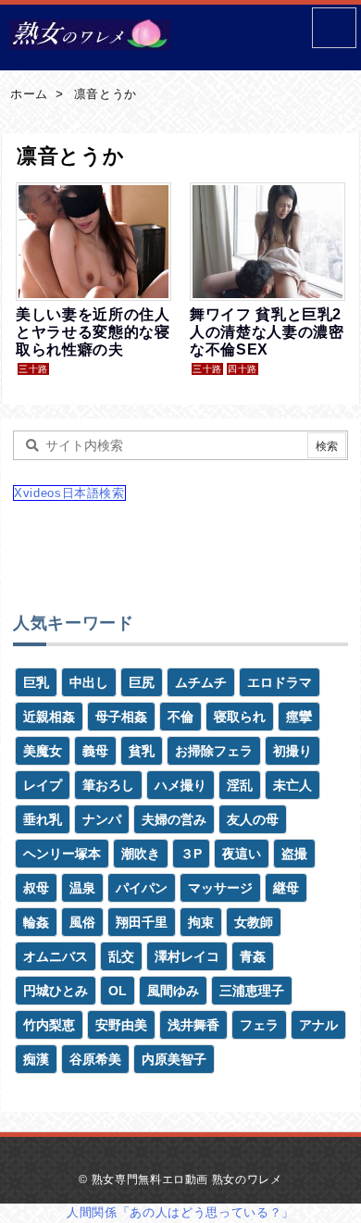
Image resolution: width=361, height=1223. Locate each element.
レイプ (42, 785)
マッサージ (220, 887)
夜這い (241, 853)
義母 (95, 750)
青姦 (253, 956)
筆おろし (108, 785)
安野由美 (121, 1024)
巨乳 (36, 682)
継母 (286, 887)
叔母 (36, 887)
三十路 (33, 369)
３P (191, 853)
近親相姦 (49, 716)
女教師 (253, 922)
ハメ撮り (180, 785)
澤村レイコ (187, 956)
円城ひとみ (55, 990)
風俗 (82, 922)
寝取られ (240, 716)
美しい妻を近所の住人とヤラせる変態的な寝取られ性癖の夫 (93, 331)
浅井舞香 (193, 1024)
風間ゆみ (173, 990)
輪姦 (36, 922)
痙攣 (299, 716)
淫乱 (240, 785)
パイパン (142, 887)
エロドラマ (279, 682)
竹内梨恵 (49, 1024)
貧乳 (142, 750)
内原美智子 (174, 1059)
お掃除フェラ (214, 750)
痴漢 (36, 1059)
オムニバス (55, 956)
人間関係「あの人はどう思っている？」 (180, 1212)
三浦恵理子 (251, 990)
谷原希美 (95, 1059)
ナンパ (101, 819)
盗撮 (294, 853)
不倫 (180, 716)
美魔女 (42, 750)
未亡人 (292, 785)
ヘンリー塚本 (62, 853)
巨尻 (142, 682)
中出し (88, 682)
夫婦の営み (174, 819)
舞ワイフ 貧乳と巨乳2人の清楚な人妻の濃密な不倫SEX (267, 331)
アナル (318, 1024)
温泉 (82, 887)
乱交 (121, 956)
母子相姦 (121, 716)
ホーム (29, 94)
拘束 (201, 922)
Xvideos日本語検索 (69, 493)
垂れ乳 (42, 819)
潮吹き (140, 853)
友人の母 (253, 819)
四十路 (242, 369)
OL (117, 990)
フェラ (259, 1024)
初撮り (292, 750)
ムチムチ (201, 682)
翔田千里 (142, 922)
